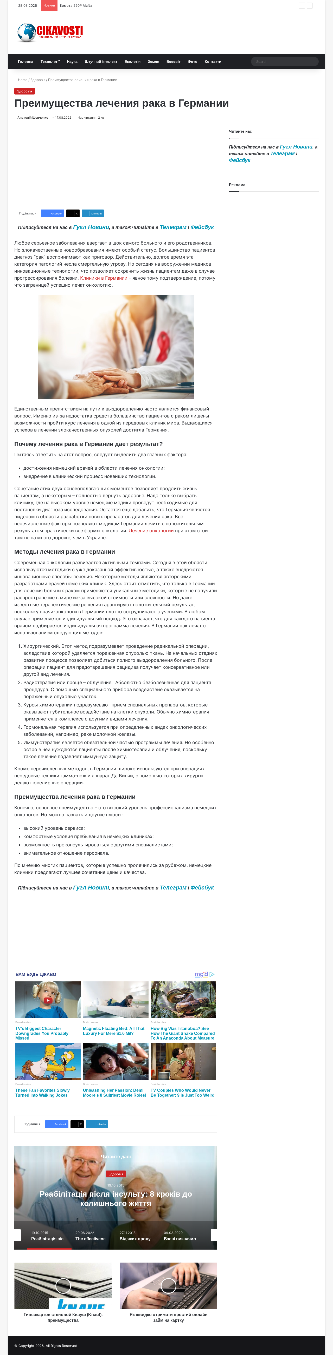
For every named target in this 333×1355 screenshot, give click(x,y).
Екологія (132, 61)
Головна (25, 61)
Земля (153, 61)
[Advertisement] (115, 165)
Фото (192, 61)
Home (22, 80)
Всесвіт (173, 61)
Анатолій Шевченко (32, 117)
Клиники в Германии (103, 278)
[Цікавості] (50, 32)
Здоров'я (37, 80)
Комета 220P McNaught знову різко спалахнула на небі (106, 5)
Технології (50, 61)
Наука (72, 61)
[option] (115, 1198)
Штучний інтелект (101, 61)
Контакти (213, 61)
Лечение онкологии (151, 530)
